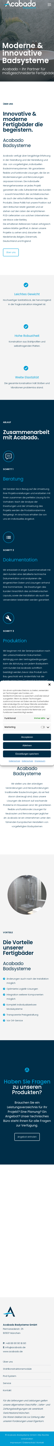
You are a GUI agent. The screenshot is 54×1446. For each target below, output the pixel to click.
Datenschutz (14, 761)
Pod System (9, 1376)
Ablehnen (27, 745)
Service (7, 1383)
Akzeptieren (27, 737)
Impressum (40, 761)
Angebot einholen (27, 1136)
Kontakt (7, 1390)
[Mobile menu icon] (49, 4)
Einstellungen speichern (27, 753)
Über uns (11, 252)
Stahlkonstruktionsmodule (17, 1368)
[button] (49, 684)
